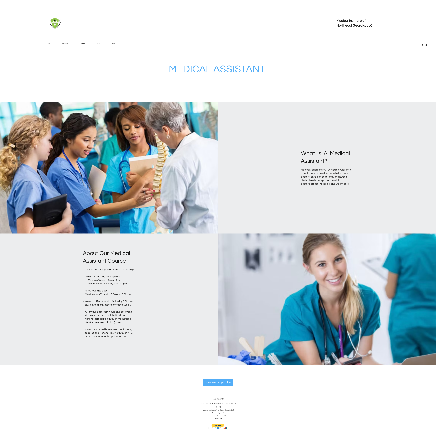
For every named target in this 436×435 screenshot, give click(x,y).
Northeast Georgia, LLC (355, 25)
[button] (218, 426)
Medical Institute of (351, 20)
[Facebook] (422, 45)
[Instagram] (426, 45)
